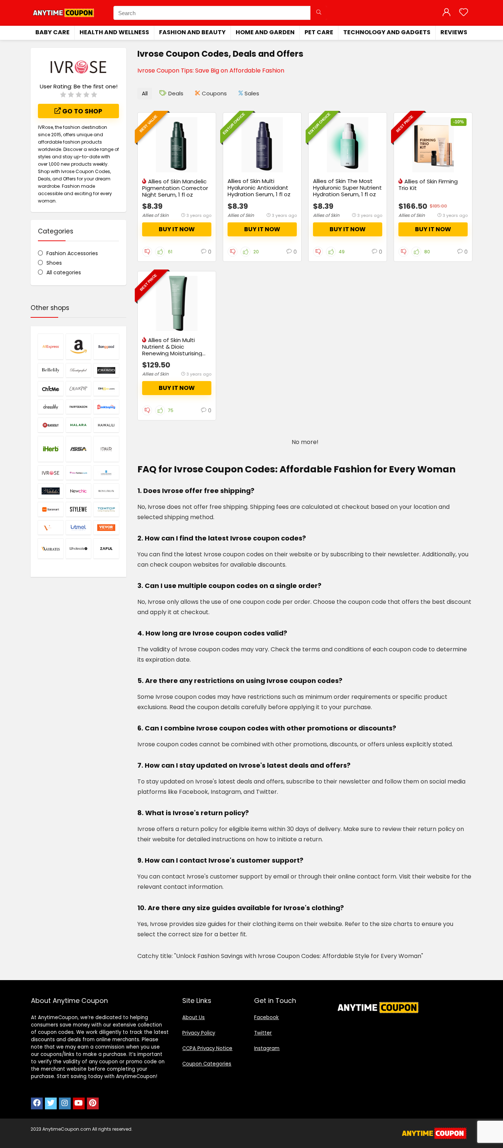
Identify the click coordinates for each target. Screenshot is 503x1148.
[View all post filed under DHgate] (106, 388)
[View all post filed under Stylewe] (78, 509)
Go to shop (81, 111)
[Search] (318, 13)
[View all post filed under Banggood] (106, 346)
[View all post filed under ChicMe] (50, 388)
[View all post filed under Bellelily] (50, 370)
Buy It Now (177, 229)
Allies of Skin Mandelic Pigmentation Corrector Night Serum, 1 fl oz (175, 187)
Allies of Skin (155, 215)
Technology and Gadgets (386, 32)
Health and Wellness (114, 32)
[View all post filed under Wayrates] (50, 548)
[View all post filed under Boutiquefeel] (78, 370)
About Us (193, 1017)
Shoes (54, 263)
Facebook (266, 1017)
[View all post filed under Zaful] (106, 548)
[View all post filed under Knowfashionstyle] (78, 472)
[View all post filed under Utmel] (78, 527)
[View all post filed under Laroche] (106, 472)
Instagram (266, 1048)
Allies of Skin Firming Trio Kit (428, 184)
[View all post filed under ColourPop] (78, 388)
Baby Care (52, 32)
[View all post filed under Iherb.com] (50, 449)
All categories (63, 272)
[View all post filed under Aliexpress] (50, 346)
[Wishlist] (463, 13)
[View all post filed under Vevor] (106, 527)
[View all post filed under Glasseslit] (50, 425)
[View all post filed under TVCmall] (50, 527)
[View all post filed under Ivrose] (50, 472)
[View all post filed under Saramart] (50, 509)
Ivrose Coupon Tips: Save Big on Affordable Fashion (210, 70)
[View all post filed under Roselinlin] (106, 490)
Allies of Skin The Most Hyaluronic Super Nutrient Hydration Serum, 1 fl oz (347, 187)
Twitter (263, 1032)
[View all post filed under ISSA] (78, 449)
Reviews (453, 32)
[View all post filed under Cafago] (106, 370)
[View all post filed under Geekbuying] (106, 406)
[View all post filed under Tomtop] (106, 509)
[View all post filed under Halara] (78, 425)
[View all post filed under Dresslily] (50, 406)
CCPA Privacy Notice (207, 1048)
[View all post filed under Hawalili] (106, 425)
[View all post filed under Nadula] (50, 490)
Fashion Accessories (72, 253)
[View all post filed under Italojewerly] (106, 449)
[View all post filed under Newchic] (78, 490)
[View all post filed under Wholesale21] (78, 548)
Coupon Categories (206, 1063)
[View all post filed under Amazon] (78, 346)
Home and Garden (265, 32)
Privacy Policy (198, 1032)
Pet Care (319, 32)
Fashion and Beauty (192, 32)
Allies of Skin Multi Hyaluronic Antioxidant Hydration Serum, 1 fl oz (259, 187)
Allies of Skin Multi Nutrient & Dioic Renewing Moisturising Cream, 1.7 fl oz (172, 350)
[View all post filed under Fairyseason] (78, 406)
